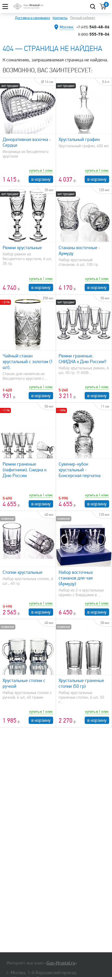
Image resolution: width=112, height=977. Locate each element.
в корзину (41, 179)
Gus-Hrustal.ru (61, 963)
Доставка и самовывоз (32, 18)
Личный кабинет (82, 18)
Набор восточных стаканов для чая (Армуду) (76, 578)
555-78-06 (93, 34)
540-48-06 (92, 26)
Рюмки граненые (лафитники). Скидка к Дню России (24, 469)
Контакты (60, 18)
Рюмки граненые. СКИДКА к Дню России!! (82, 358)
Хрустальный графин (79, 139)
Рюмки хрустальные (22, 247)
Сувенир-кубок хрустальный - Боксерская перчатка (80, 469)
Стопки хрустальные (22, 572)
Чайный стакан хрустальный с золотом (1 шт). (28, 361)
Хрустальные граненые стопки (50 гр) (81, 683)
